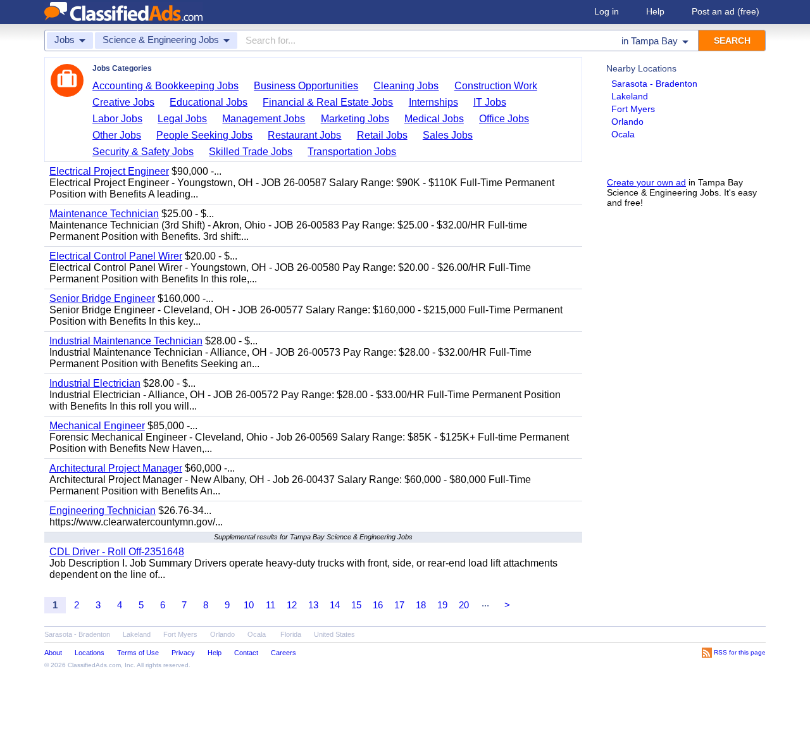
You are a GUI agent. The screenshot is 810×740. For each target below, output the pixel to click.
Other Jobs (116, 135)
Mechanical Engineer (97, 425)
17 (399, 604)
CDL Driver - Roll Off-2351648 (116, 551)
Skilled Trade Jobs (250, 151)
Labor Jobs (117, 118)
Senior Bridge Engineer (102, 298)
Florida (290, 634)
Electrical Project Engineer (109, 171)
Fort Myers (633, 109)
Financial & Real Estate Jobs (328, 102)
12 (292, 604)
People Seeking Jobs (204, 135)
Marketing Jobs (355, 118)
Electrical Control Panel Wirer (115, 256)
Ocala (623, 134)
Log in (606, 11)
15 (356, 604)
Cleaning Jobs (406, 85)
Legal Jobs (182, 118)
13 (313, 604)
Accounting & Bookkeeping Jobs (165, 85)
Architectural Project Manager (115, 468)
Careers (283, 652)
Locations (89, 652)
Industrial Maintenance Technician (125, 341)
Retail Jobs (382, 135)
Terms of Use (138, 652)
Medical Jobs (434, 118)
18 (421, 604)
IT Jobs (489, 102)
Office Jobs (504, 118)
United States (334, 634)
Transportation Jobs (352, 151)
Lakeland (629, 96)
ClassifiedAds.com (94, 665)
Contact (246, 652)
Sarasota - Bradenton (654, 83)
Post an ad (725, 11)
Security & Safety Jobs (143, 151)
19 (442, 604)
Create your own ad (646, 182)
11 (270, 604)
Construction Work (495, 85)
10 (249, 604)
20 (464, 604)
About (53, 652)
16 (378, 604)
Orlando (627, 121)
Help (655, 11)
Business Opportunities (306, 85)
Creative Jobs (123, 102)
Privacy (183, 652)
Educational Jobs (208, 102)
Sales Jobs (448, 135)
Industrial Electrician (94, 383)
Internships (433, 102)
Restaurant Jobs (304, 135)
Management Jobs (263, 118)
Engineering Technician (102, 510)
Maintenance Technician (104, 213)
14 (335, 604)
